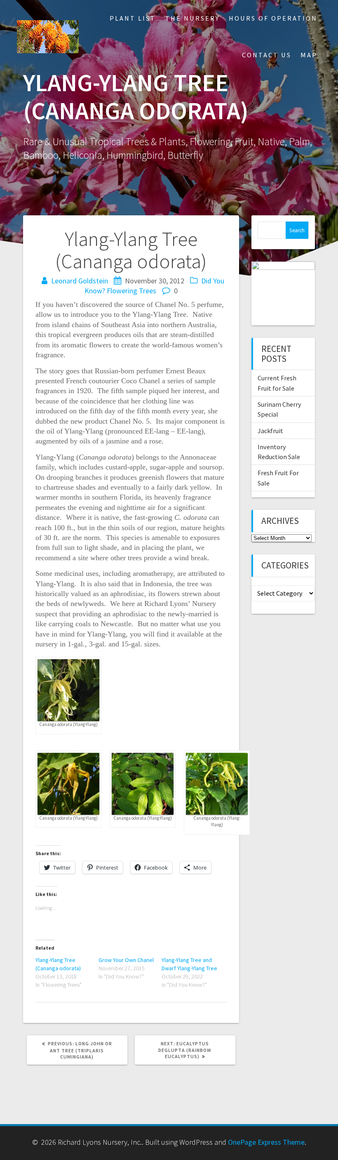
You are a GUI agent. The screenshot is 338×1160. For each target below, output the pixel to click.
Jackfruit (270, 431)
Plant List (133, 18)
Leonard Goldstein (79, 280)
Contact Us (266, 55)
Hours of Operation (273, 18)
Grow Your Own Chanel (126, 960)
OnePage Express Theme (266, 1142)
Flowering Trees (131, 290)
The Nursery (192, 18)
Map (308, 55)
